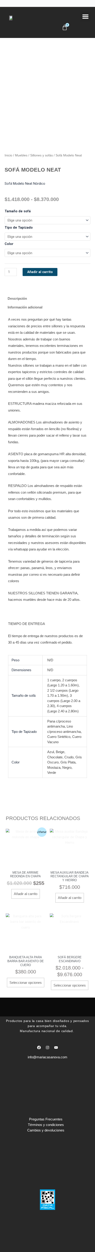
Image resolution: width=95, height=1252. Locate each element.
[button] (85, 17)
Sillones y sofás (41, 155)
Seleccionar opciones (25, 982)
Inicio (8, 155)
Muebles (21, 155)
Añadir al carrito (40, 272)
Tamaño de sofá (18, 211)
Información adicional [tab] (25, 307)
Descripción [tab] (17, 298)
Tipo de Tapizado (19, 227)
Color (9, 244)
